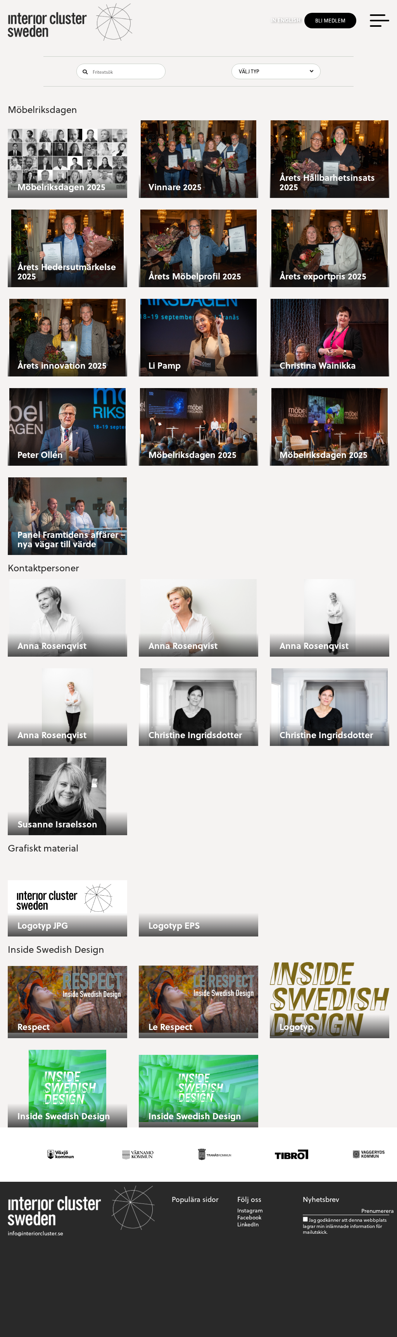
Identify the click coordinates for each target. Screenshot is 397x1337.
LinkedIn (248, 1224)
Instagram (250, 1210)
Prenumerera (375, 1211)
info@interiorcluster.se (35, 1233)
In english (285, 20)
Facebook (249, 1217)
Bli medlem (330, 20)
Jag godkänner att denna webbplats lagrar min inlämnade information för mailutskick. (345, 1225)
